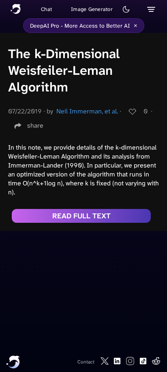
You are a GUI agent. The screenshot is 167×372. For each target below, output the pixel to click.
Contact (85, 362)
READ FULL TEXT (81, 216)
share (35, 125)
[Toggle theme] (126, 9)
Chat (46, 9)
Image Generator (92, 9)
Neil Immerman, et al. (87, 111)
